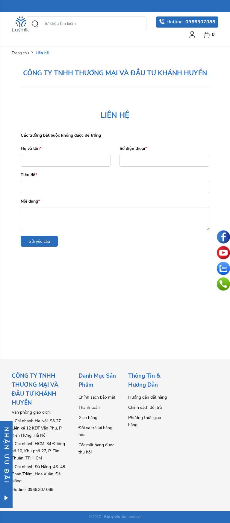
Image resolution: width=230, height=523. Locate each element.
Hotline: (191, 22)
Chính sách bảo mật (96, 397)
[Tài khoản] (192, 34)
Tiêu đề (29, 175)
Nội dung (30, 201)
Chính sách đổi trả (145, 407)
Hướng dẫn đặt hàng (147, 397)
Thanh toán (89, 407)
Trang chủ (20, 53)
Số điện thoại (133, 148)
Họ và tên (31, 148)
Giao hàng (87, 417)
